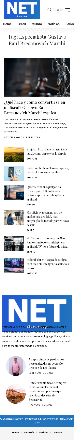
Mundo (31, 204)
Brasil (31, 251)
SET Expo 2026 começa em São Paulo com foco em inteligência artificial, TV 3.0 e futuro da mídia (47, 242)
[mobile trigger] (66, 9)
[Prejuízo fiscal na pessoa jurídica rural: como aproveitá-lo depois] (14, 154)
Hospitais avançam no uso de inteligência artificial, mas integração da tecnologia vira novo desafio (48, 219)
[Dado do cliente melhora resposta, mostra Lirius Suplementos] (14, 173)
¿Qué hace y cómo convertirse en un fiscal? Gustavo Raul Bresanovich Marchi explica (34, 107)
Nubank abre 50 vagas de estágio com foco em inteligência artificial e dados (48, 264)
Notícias (9, 137)
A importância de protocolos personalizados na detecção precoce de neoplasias (46, 363)
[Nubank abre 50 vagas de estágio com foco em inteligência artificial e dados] (14, 265)
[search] (49, 10)
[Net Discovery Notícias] (22, 10)
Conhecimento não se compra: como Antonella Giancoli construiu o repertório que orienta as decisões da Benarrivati (47, 391)
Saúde (30, 230)
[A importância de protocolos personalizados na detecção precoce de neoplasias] (16, 366)
